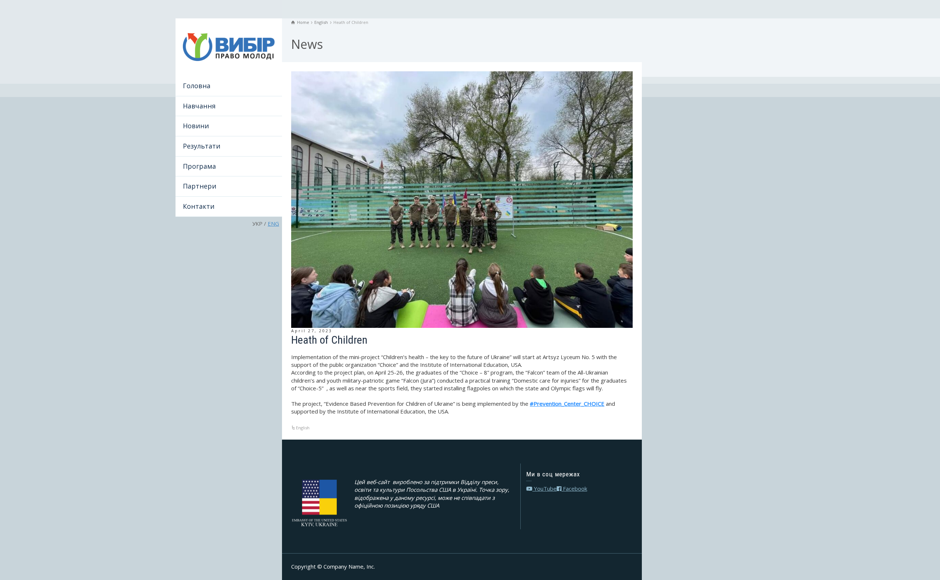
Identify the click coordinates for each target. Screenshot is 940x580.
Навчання (199, 105)
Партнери (199, 186)
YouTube (544, 488)
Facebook (574, 488)
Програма (199, 166)
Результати (201, 146)
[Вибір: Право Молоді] (229, 46)
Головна (196, 85)
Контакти (198, 206)
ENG (273, 223)
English (303, 427)
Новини (196, 125)
